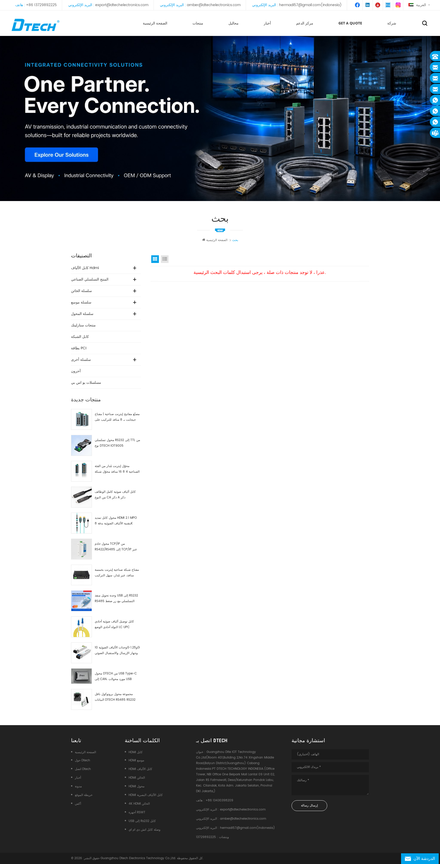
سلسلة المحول (82, 314)
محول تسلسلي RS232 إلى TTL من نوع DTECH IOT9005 (117, 443)
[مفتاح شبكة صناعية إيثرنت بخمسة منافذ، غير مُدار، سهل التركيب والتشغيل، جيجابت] (81, 575)
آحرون (76, 371)
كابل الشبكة (80, 337)
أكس (78, 803)
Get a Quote (350, 23)
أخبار (267, 23)
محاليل (233, 23)
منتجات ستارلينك (83, 325)
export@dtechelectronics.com (121, 5)
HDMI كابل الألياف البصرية (146, 795)
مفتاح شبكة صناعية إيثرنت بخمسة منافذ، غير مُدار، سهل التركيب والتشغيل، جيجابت (117, 572)
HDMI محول (136, 786)
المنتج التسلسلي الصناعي (89, 279)
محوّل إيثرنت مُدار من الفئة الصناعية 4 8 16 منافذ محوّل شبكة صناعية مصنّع (117, 469)
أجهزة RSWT (137, 812)
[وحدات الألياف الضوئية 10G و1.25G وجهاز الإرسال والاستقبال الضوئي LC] (81, 653)
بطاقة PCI (78, 348)
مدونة (78, 786)
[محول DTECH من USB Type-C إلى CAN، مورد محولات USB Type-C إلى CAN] (81, 676)
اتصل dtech (83, 769)
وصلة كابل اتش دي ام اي (144, 829)
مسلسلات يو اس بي (86, 383)
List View (165, 259)
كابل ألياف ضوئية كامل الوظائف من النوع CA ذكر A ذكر (115, 494)
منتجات (198, 23)
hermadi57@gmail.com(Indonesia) (310, 5)
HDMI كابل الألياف (140, 769)
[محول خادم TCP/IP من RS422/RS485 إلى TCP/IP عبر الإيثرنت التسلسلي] (81, 549)
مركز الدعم (304, 23)
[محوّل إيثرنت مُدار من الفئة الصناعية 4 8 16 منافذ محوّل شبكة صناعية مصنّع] (81, 471)
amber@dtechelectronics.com (214, 5)
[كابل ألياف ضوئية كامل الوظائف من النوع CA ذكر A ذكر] (81, 497)
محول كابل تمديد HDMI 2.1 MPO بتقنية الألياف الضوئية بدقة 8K (116, 520)
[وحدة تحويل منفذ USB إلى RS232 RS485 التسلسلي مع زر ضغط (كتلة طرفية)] (81, 601)
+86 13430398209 (219, 800)
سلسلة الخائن (81, 291)
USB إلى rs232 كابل (142, 821)
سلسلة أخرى (81, 360)
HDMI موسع (136, 760)
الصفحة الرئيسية (155, 23)
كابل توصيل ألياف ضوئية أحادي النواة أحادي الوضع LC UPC (114, 624)
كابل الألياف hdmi (85, 268)
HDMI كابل (136, 752)
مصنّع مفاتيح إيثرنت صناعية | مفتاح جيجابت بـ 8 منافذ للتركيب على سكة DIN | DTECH (117, 417)
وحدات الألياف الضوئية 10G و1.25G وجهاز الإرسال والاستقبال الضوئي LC (117, 650)
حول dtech (82, 760)
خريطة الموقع (83, 795)
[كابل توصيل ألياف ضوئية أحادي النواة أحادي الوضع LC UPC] (81, 627)
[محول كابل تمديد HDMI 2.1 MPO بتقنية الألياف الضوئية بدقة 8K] (81, 523)
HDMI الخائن (137, 777)
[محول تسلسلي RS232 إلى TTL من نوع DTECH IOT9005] (81, 445)
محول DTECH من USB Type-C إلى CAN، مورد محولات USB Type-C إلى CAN (116, 676)
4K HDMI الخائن (139, 803)
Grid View (155, 259)
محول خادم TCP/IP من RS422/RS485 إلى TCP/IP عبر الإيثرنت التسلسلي (116, 546)
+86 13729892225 (41, 5)
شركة (391, 23)
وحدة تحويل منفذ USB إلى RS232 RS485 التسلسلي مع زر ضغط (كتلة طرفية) (116, 598)
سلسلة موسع (81, 302)
